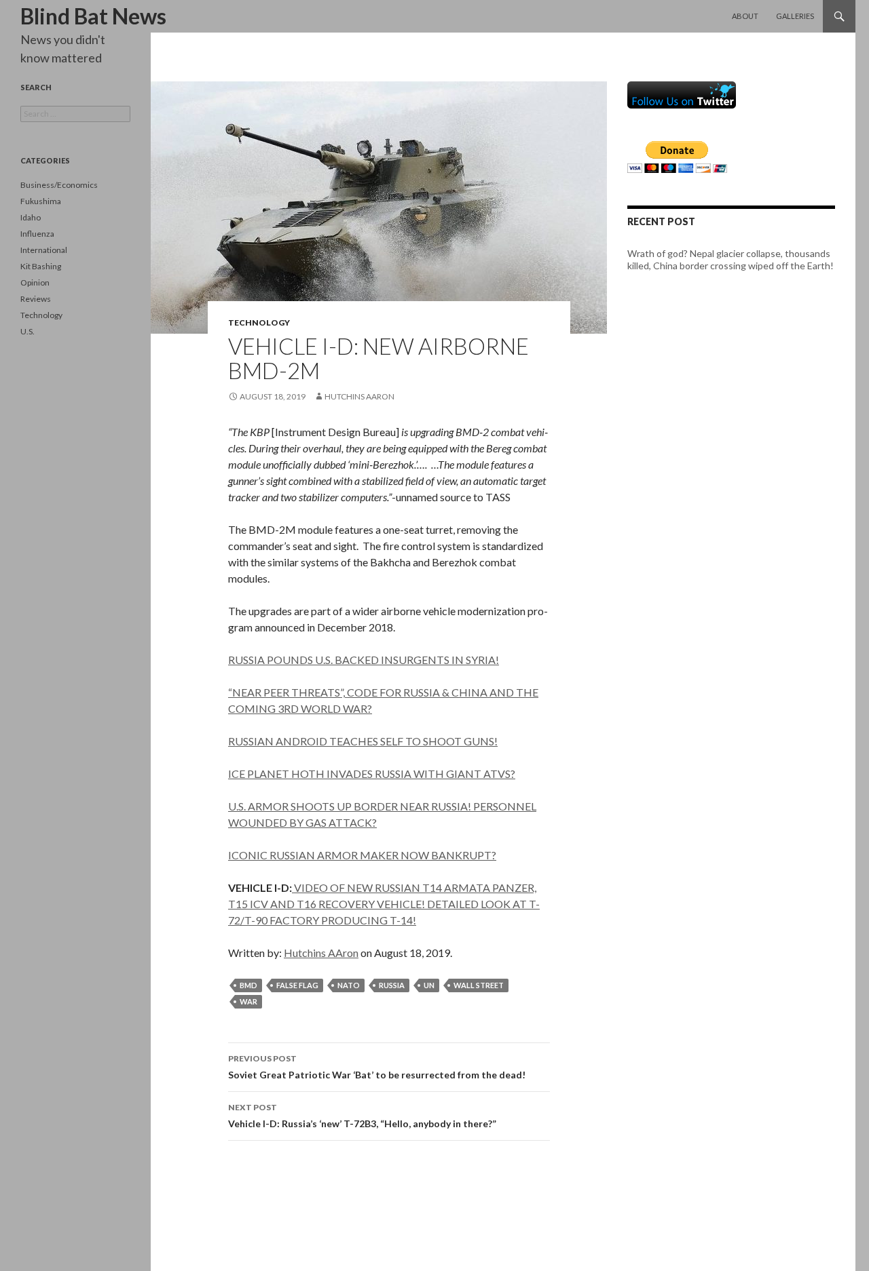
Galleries (795, 16)
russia (392, 985)
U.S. (27, 331)
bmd (248, 985)
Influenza (37, 234)
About (745, 16)
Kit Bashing (40, 266)
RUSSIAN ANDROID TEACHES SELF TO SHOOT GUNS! (363, 741)
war (248, 1001)
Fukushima (40, 201)
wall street (479, 985)
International (43, 250)
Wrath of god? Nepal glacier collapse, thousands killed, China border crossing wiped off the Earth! (730, 259)
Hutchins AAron (359, 396)
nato (348, 985)
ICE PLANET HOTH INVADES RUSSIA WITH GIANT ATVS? (371, 773)
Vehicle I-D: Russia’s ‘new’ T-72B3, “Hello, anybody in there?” (362, 1115)
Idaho (30, 217)
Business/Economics (59, 185)
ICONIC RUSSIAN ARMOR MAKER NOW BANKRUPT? (362, 854)
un (429, 985)
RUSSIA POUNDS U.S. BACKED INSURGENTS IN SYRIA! (363, 659)
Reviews (35, 299)
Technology (259, 322)
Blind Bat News (93, 16)
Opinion (35, 282)
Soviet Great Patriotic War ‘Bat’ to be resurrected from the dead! (376, 1066)
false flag (297, 985)
